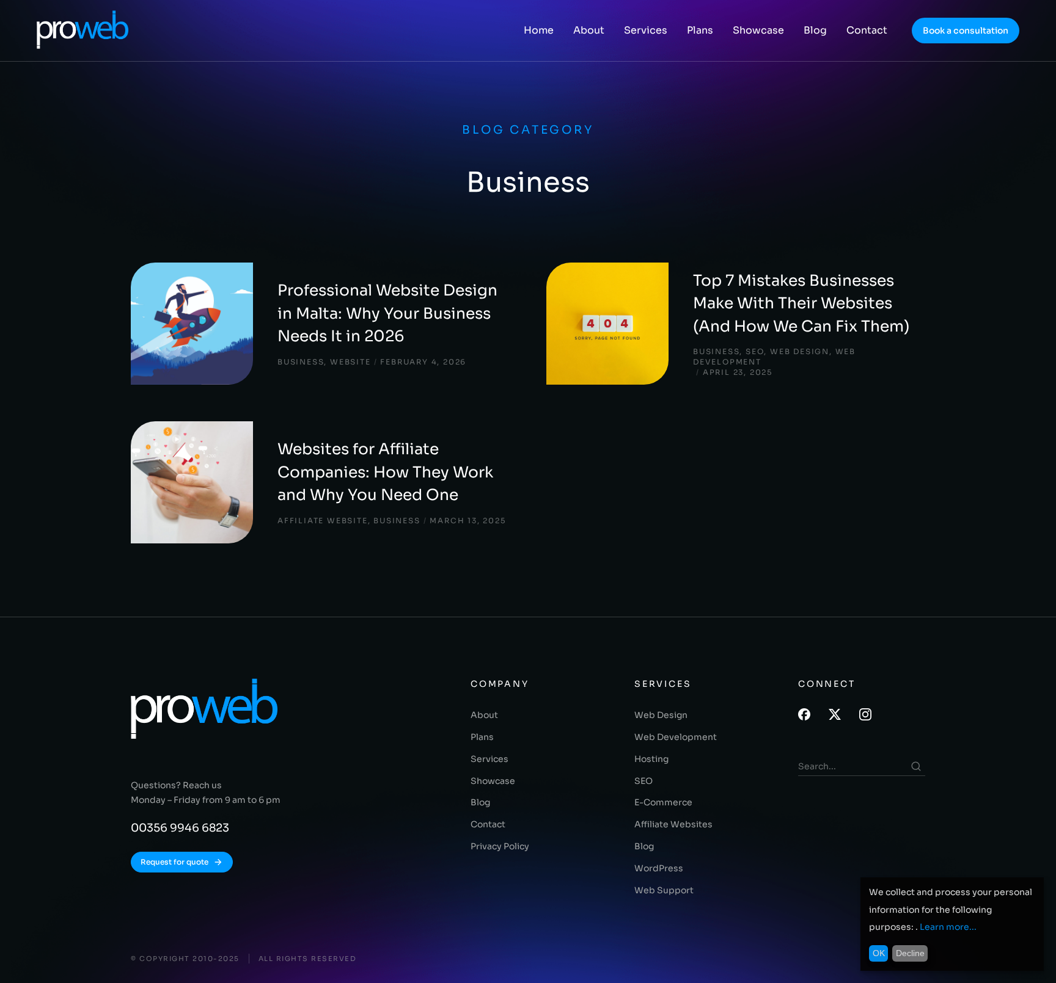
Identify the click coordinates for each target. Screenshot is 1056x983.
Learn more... (948, 926)
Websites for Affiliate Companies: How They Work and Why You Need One (385, 472)
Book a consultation (965, 30)
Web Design (799, 351)
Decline (910, 953)
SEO (755, 351)
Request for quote (174, 861)
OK (879, 953)
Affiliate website (322, 520)
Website (350, 361)
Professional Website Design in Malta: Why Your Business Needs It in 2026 (387, 313)
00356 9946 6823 (180, 828)
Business (300, 361)
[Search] (916, 766)
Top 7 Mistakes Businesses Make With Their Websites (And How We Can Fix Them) (801, 303)
